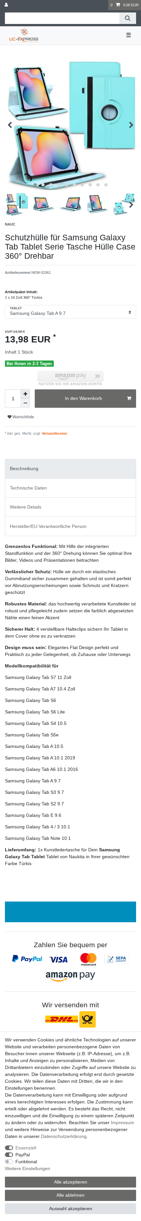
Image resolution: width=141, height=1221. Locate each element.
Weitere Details (25, 507)
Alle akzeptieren (70, 1182)
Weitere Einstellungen (27, 1168)
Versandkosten (54, 433)
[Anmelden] (6, 5)
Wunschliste (22, 417)
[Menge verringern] (25, 403)
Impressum (122, 1122)
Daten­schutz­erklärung (64, 1136)
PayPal (22, 1154)
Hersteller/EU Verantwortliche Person (48, 526)
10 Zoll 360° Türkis (26, 297)
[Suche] (127, 18)
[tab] (70, 468)
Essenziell (25, 1147)
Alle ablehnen (70, 1195)
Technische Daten (28, 488)
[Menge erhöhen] (25, 394)
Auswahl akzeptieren (70, 1208)
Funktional (26, 1161)
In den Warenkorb (83, 398)
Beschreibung (24, 468)
